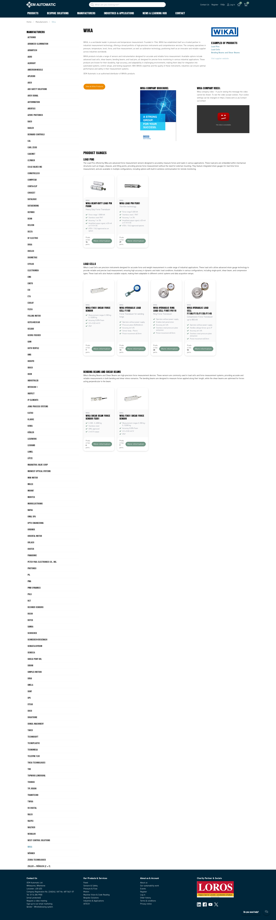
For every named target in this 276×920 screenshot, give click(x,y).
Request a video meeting (37, 901)
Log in (142, 895)
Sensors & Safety (90, 885)
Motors (86, 891)
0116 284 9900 (36, 895)
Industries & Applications (93, 901)
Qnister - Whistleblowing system (40, 907)
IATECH (86, 904)
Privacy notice (146, 904)
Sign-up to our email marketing (39, 904)
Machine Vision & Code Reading (96, 895)
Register (214, 4)
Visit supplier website (220, 58)
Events (143, 888)
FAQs (223, 4)
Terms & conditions (148, 901)
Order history (145, 898)
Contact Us (204, 4)
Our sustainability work (149, 885)
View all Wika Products (94, 86)
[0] (246, 4)
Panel (85, 882)
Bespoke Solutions (91, 898)
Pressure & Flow (90, 888)
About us (143, 882)
